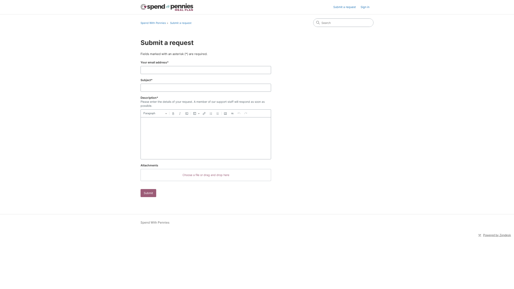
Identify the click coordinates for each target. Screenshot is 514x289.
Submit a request (344, 7)
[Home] (167, 7)
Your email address (155, 62)
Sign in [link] (365, 7)
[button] (206, 175)
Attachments (149, 165)
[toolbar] (206, 113)
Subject (147, 80)
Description (149, 97)
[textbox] (206, 138)
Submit (148, 193)
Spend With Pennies (153, 22)
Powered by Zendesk (497, 235)
